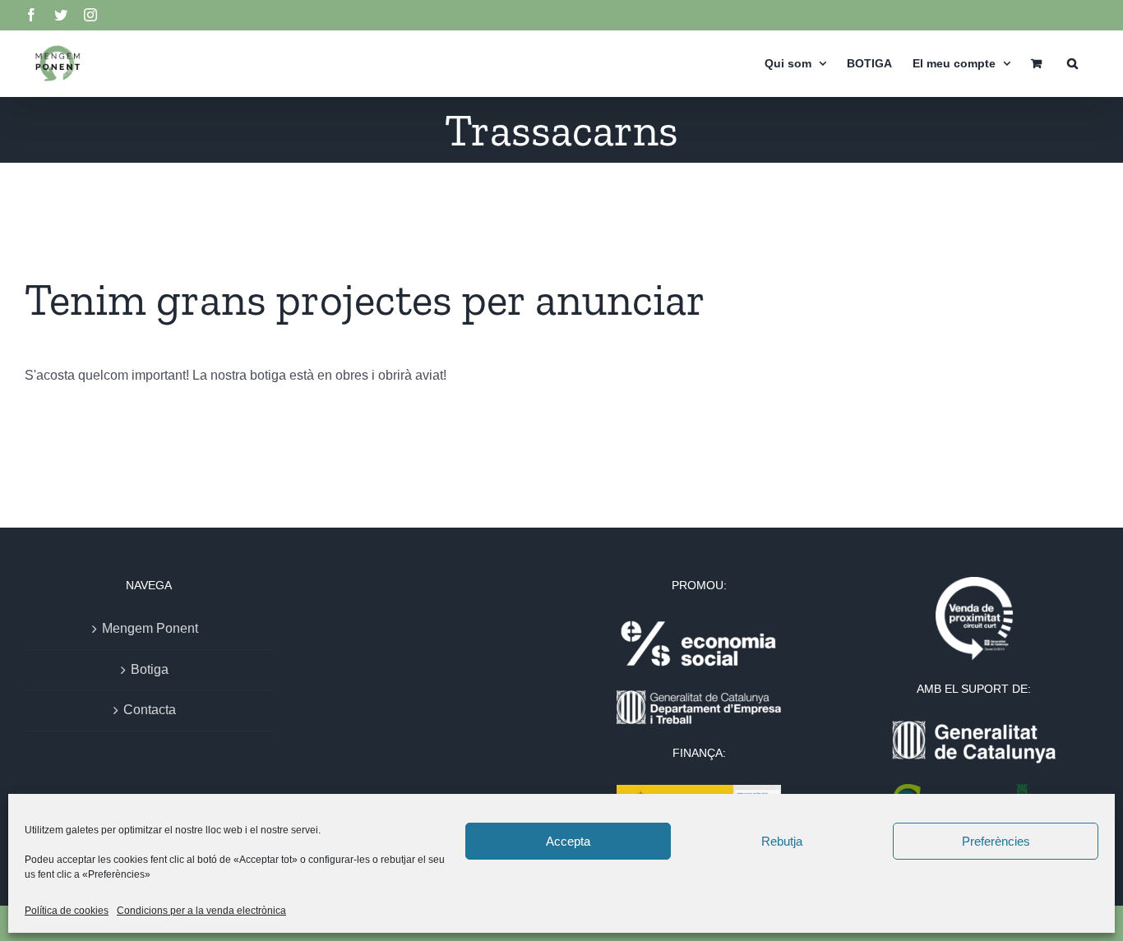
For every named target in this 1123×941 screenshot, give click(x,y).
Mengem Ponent (150, 628)
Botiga (150, 669)
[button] (1072, 62)
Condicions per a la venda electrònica (201, 910)
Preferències (996, 841)
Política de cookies (67, 910)
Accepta (568, 841)
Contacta (149, 710)
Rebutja (781, 841)
